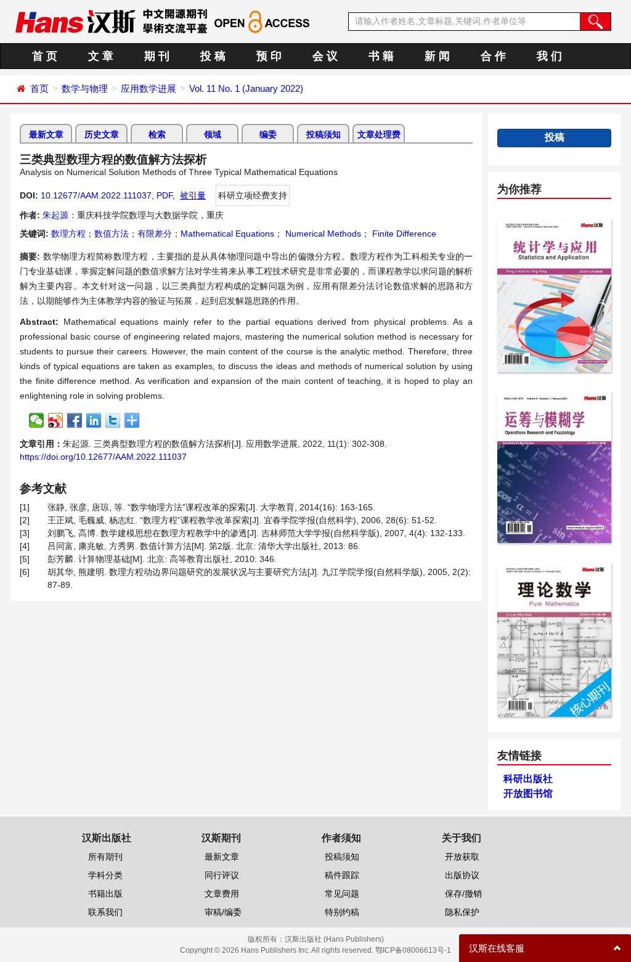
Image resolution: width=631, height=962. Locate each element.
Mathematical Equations (227, 233)
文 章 (100, 56)
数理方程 (68, 233)
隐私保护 (462, 912)
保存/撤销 (463, 894)
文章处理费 (379, 134)
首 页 (44, 56)
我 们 (549, 56)
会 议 (325, 56)
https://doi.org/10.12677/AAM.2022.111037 (103, 457)
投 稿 (213, 56)
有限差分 (154, 233)
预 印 (269, 56)
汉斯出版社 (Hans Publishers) (334, 939)
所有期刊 (105, 857)
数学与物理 (85, 88)
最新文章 (46, 134)
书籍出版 (105, 894)
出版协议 (462, 875)
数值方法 (111, 233)
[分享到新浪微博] (55, 420)
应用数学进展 (148, 88)
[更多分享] (132, 420)
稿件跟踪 (342, 875)
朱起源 (55, 215)
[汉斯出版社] (75, 21)
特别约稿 (342, 912)
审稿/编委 (223, 912)
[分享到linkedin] (94, 420)
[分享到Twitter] (113, 420)
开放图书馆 (528, 793)
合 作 (493, 56)
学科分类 (105, 875)
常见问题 (342, 894)
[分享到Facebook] (75, 420)
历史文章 (101, 134)
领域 (212, 134)
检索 (157, 134)
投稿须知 (323, 134)
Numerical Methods (322, 233)
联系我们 (105, 912)
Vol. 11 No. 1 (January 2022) (246, 88)
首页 (39, 88)
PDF (165, 195)
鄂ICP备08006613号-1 (413, 950)
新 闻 (437, 56)
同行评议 (222, 875)
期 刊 (156, 56)
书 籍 (381, 56)
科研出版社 (528, 778)
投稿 (554, 137)
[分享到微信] (36, 420)
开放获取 (462, 857)
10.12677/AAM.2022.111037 (96, 195)
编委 (268, 134)
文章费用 (222, 894)
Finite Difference (403, 233)
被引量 (193, 195)
